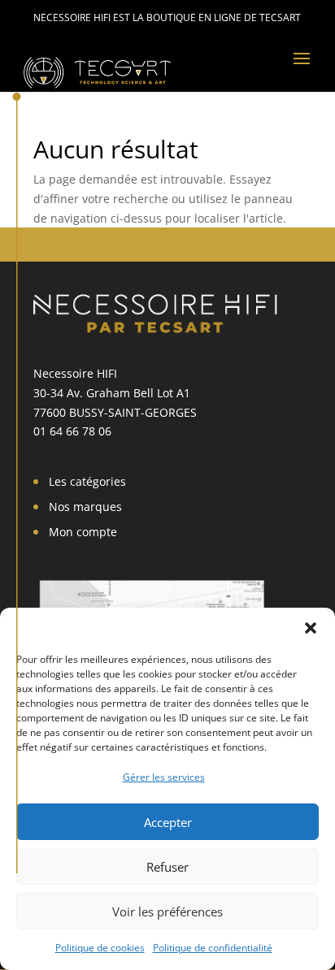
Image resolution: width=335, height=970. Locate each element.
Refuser (167, 867)
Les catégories (87, 481)
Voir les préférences (167, 911)
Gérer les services (164, 777)
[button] (310, 628)
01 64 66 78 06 (72, 431)
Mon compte (83, 531)
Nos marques (85, 506)
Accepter (168, 822)
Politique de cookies (100, 948)
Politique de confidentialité (212, 948)
